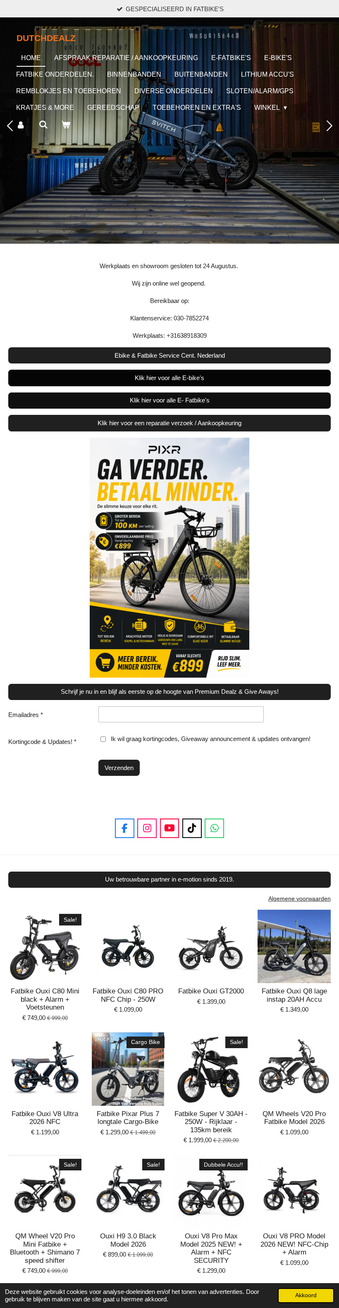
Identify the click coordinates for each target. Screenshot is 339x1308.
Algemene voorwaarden (299, 898)
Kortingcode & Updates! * (42, 741)
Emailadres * (25, 714)
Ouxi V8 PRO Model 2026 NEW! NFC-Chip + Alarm (294, 1244)
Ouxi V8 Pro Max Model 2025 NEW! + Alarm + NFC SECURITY (211, 1248)
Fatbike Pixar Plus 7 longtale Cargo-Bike (128, 1118)
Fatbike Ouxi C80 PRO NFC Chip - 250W (128, 995)
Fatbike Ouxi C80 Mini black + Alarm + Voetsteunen (45, 999)
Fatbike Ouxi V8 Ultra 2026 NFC (45, 1118)
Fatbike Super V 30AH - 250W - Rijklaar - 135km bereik (211, 1122)
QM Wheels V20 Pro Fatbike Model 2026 (294, 1118)
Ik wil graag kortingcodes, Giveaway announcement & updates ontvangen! (210, 738)
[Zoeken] (43, 124)
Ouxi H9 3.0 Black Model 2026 (128, 1240)
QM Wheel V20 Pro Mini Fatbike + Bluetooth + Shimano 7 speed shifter (45, 1248)
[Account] (21, 124)
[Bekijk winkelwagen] (66, 124)
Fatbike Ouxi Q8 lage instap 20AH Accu (294, 995)
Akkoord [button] (306, 1295)
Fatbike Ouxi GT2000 (211, 991)
